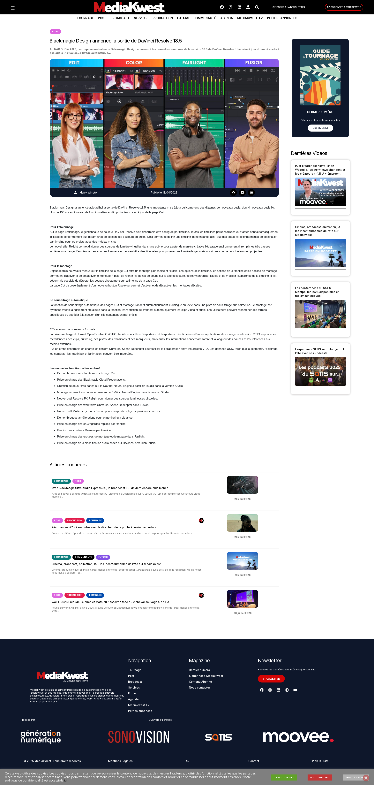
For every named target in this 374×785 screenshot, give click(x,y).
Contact (253, 761)
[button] (233, 192)
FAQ (187, 761)
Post (102, 18)
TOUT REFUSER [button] (319, 777)
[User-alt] (248, 7)
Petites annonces (282, 18)
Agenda (226, 18)
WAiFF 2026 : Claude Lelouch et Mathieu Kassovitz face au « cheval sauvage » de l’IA (110, 602)
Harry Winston (89, 192)
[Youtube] (295, 690)
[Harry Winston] (75, 192)
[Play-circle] (286, 690)
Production (163, 18)
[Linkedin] (239, 7)
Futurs (183, 18)
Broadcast (120, 18)
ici (65, 780)
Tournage (85, 18)
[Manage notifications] (366, 778)
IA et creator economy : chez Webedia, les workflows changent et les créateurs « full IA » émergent (320, 169)
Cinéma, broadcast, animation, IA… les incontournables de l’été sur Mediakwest (106, 564)
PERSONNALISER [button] (356, 777)
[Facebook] (222, 7)
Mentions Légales (120, 761)
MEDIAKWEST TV (250, 18)
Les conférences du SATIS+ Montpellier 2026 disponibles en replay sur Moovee (317, 291)
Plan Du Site (320, 761)
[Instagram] (231, 7)
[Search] (257, 7)
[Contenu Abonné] (201, 520)
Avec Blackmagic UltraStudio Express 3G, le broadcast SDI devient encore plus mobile (110, 488)
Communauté (204, 18)
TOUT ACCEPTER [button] (283, 777)
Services (141, 18)
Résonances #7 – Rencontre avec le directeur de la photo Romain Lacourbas (104, 527)
